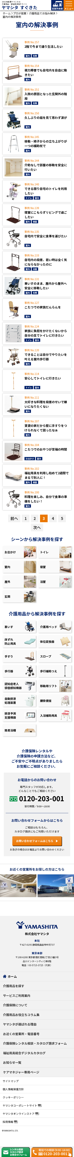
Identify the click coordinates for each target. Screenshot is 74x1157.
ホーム (7, 13)
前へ (14, 518)
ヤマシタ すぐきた (19, 7)
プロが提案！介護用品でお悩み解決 (34, 13)
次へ (37, 527)
